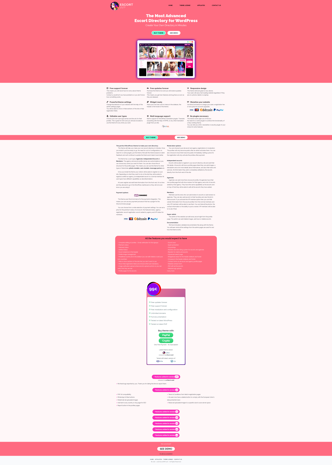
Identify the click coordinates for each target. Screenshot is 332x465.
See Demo (174, 33)
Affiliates (201, 5)
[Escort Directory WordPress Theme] (121, 6)
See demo (166, 448)
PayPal (166, 335)
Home (171, 5)
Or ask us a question (166, 454)
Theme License (184, 5)
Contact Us (216, 5)
